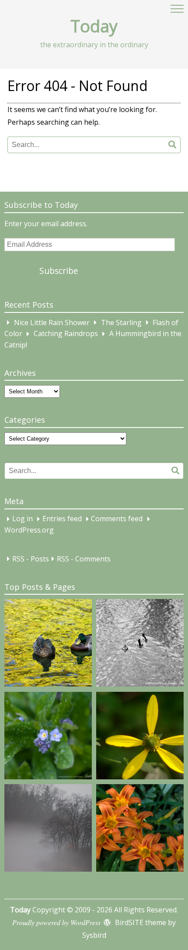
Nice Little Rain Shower (52, 322)
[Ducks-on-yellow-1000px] (48, 644)
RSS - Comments (84, 559)
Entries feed (62, 519)
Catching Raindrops (66, 334)
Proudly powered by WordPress (56, 922)
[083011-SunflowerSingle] (140, 737)
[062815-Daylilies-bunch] (140, 829)
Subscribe (58, 271)
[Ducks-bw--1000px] (140, 644)
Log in (22, 519)
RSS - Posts (30, 559)
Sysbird (94, 935)
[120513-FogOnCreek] (48, 829)
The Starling (121, 322)
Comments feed (117, 519)
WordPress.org (29, 530)
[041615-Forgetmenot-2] (48, 737)
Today (94, 25)
